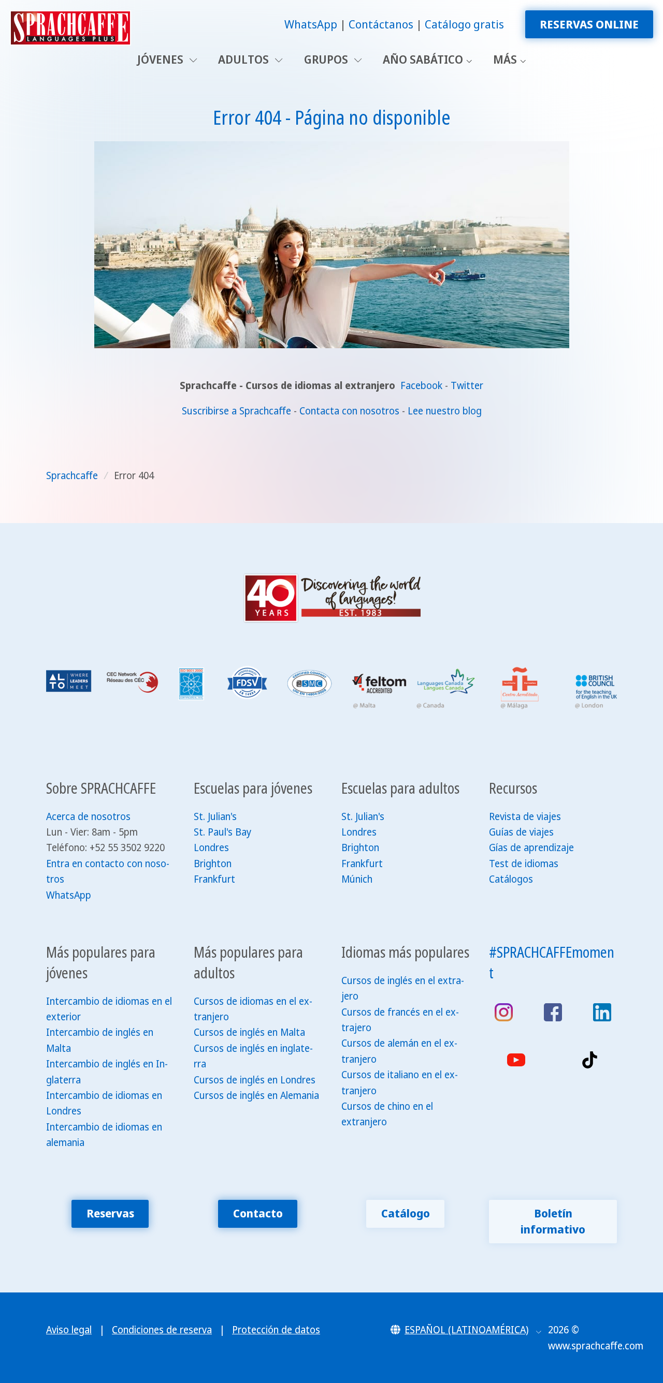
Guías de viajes (521, 832)
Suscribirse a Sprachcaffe (236, 411)
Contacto (258, 1213)
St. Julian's (215, 816)
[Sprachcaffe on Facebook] (553, 1012)
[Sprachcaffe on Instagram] (504, 1012)
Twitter (467, 385)
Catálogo (405, 1213)
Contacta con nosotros (349, 411)
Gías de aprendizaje (531, 847)
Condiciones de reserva (162, 1329)
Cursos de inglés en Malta (249, 1032)
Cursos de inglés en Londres (254, 1080)
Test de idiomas (523, 863)
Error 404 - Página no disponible (332, 116)
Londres (211, 847)
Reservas (110, 1213)
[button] (466, 1329)
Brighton (213, 863)
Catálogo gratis (464, 24)
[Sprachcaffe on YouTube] (516, 1060)
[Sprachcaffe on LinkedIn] (602, 1012)
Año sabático (423, 59)
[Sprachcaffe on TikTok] (590, 1060)
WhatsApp (310, 24)
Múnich (356, 879)
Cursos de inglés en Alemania (256, 1095)
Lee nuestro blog (445, 411)
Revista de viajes (525, 816)
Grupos (327, 59)
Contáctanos (381, 24)
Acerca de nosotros (88, 816)
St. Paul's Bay (222, 832)
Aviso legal (69, 1329)
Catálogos (511, 879)
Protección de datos (276, 1329)
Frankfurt (214, 879)
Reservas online (589, 24)
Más (505, 59)
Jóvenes (161, 59)
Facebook (422, 385)
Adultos (244, 59)
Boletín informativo (553, 1221)
